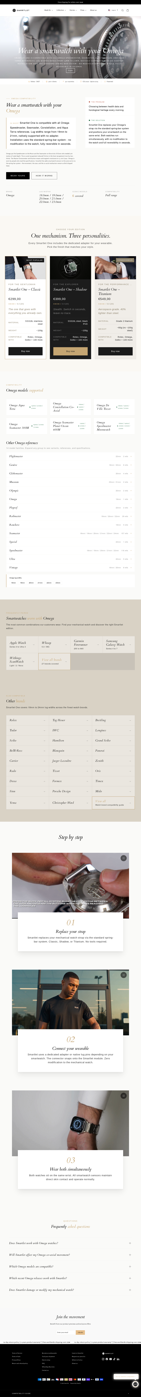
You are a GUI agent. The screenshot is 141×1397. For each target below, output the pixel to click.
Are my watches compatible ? (125, 1376)
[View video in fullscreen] (124, 858)
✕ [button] (137, 1375)
